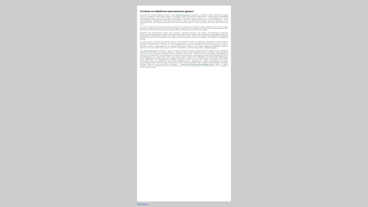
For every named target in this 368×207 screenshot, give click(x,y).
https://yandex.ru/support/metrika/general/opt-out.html (197, 64)
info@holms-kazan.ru (211, 47)
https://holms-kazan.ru (183, 15)
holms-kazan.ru (143, 204)
